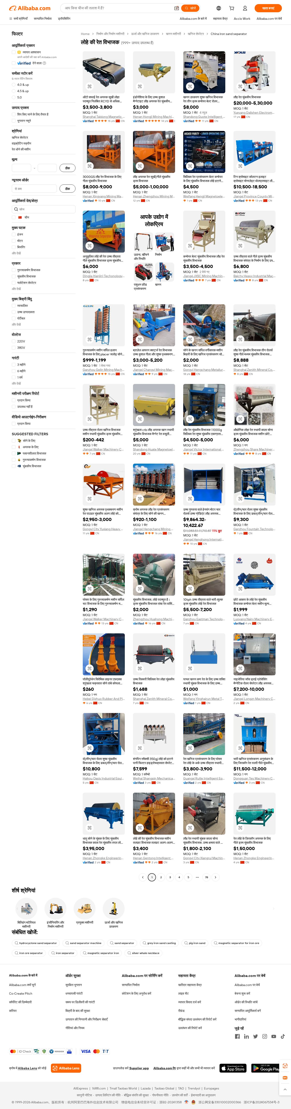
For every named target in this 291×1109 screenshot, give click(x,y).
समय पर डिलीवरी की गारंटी (80, 1002)
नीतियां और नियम (74, 1028)
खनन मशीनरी (173, 34)
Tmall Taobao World (123, 1088)
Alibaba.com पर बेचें (247, 985)
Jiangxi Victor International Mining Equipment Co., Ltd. (204, 449)
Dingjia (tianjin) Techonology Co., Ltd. (104, 276)
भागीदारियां (240, 1019)
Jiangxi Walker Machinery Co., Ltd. (104, 449)
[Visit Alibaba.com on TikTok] (283, 1036)
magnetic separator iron (103, 953)
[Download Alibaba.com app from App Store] (233, 1068)
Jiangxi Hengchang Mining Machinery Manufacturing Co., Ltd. (154, 529)
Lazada (146, 1088)
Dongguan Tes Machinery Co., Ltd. (254, 778)
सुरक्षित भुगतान (73, 985)
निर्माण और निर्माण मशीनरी (110, 34)
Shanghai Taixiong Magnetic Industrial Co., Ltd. (104, 116)
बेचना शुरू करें (242, 993)
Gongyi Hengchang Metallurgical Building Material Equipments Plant (204, 369)
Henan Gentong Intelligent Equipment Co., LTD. (154, 858)
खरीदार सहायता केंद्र (190, 985)
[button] (176, 8)
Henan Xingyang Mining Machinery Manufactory (104, 196)
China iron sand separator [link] (229, 34)
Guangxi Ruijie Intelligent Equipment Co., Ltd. (204, 778)
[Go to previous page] (143, 877)
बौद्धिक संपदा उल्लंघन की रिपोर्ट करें (197, 1019)
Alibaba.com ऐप (164, 1068)
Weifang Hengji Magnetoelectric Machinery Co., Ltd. (204, 196)
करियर (13, 1011)
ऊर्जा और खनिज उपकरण (145, 34)
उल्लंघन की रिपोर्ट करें (190, 1028)
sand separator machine (85, 943)
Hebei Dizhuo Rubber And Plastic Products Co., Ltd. (104, 699)
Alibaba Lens (27, 1068)
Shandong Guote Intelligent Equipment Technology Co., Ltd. (204, 116)
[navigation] (43, 456)
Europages (211, 1088)
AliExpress (80, 1088)
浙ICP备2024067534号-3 (261, 1102)
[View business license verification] (186, 1102)
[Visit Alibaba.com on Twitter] (255, 1036)
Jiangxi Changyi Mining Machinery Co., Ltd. (154, 369)
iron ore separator (31, 953)
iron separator (65, 953)
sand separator (124, 943)
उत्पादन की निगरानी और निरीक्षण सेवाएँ (86, 1019)
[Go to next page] (215, 877)
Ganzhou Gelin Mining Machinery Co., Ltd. (104, 369)
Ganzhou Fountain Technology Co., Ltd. (254, 529)
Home (85, 34)
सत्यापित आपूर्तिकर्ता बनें (248, 1011)
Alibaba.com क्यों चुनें (22, 985)
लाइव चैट (183, 993)
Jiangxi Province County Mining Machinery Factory (254, 196)
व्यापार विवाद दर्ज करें (189, 1002)
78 (206, 877)
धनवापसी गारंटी (74, 993)
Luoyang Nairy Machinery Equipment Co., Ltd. (254, 619)
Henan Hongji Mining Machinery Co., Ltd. (154, 116)
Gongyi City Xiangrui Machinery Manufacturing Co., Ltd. (204, 858)
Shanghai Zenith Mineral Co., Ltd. (254, 369)
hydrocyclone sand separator (38, 943)
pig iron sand (197, 943)
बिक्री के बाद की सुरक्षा (77, 1011)
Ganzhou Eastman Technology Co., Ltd (204, 619)
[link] (285, 1066)
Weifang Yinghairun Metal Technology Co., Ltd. (204, 699)
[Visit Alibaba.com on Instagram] (264, 1036)
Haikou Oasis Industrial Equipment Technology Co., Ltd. (104, 778)
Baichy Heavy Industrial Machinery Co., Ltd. (254, 276)
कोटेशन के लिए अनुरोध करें (136, 993)
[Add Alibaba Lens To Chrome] (66, 1068)
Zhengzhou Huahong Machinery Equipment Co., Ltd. (154, 619)
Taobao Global (164, 1088)
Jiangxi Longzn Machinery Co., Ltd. (254, 699)
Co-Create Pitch (20, 993)
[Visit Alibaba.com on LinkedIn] (246, 1036)
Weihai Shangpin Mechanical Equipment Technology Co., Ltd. (154, 778)
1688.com (99, 1088)
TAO (181, 1088)
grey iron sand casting (161, 943)
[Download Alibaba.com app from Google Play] (266, 1068)
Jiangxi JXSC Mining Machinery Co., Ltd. (204, 276)
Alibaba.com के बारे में (23, 975)
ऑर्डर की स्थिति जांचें (246, 1002)
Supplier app (139, 1068)
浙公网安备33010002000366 (219, 1102)
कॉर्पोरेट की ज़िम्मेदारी (20, 1002)
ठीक (67, 168)
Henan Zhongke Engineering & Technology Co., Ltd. (104, 858)
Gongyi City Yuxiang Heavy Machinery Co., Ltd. (104, 529)
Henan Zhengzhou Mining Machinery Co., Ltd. (154, 196)
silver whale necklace (145, 953)
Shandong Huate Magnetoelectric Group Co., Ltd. (154, 449)
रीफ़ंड (181, 1011)
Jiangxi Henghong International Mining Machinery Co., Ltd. (204, 539)
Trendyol (194, 1088)
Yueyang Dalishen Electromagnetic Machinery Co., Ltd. (254, 112)
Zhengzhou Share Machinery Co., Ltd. (254, 449)
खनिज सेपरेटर (196, 34)
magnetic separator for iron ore (238, 943)
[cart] (232, 9)
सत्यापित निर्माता (131, 985)
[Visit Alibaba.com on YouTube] (273, 1036)
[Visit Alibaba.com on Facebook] (237, 1036)
